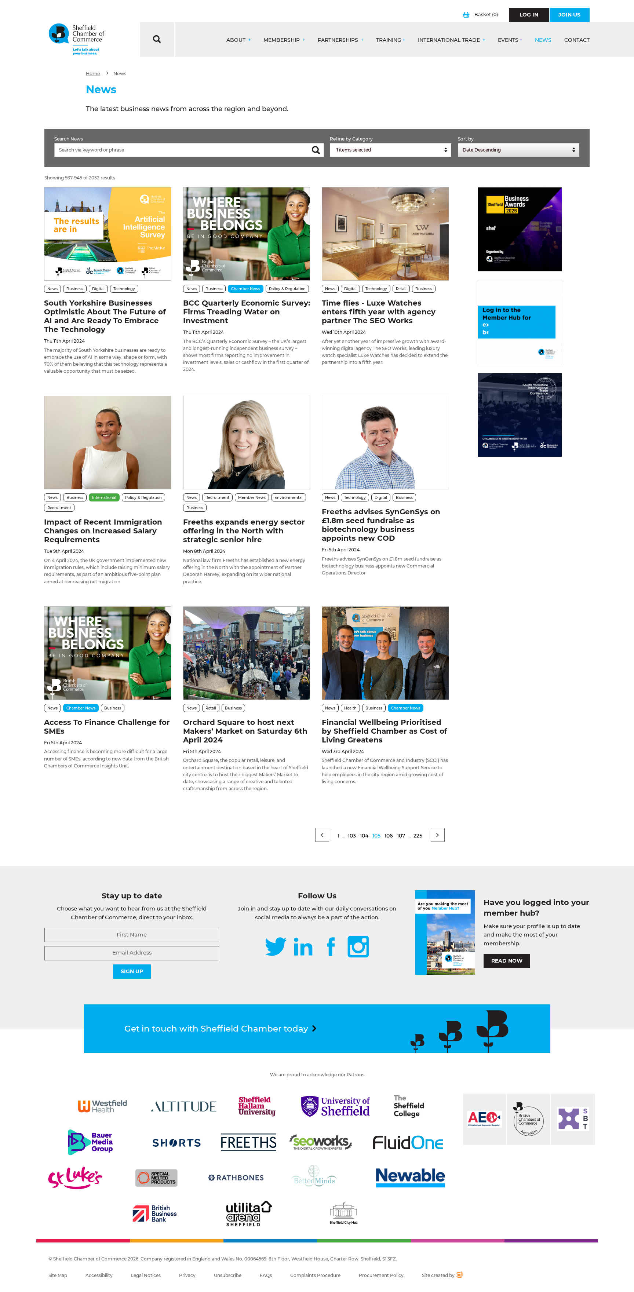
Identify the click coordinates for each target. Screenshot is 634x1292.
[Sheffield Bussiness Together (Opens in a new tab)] (573, 1119)
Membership (282, 40)
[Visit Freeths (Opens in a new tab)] (248, 1142)
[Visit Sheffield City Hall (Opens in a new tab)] (343, 1213)
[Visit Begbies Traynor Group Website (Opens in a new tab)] (528, 1119)
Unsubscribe (227, 1275)
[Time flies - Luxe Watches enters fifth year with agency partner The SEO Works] (385, 234)
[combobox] (390, 150)
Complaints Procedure (315, 1275)
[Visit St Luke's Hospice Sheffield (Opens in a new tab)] (75, 1178)
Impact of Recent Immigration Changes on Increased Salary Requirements (103, 531)
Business (74, 288)
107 (401, 835)
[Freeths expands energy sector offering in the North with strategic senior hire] (246, 442)
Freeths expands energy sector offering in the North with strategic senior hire (244, 531)
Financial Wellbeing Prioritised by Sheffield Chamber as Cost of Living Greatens (384, 731)
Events (508, 40)
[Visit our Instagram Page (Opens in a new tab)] (358, 947)
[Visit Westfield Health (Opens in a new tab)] (102, 1106)
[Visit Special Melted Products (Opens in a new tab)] (156, 1178)
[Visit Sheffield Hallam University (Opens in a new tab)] (257, 1106)
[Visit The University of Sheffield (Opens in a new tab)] (336, 1106)
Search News (68, 139)
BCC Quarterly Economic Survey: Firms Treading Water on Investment (246, 312)
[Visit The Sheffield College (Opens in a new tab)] (409, 1106)
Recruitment (59, 508)
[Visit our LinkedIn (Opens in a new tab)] (303, 947)
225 (417, 835)
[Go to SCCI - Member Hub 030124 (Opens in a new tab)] (520, 322)
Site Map (57, 1275)
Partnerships (339, 40)
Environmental (288, 497)
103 (352, 835)
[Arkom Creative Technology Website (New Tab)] (459, 1275)
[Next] (438, 835)
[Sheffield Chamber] (76, 39)
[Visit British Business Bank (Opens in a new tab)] (155, 1213)
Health (350, 708)
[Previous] (322, 835)
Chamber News (245, 288)
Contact (577, 40)
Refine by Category (351, 139)
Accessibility (99, 1275)
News (543, 40)
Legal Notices (146, 1275)
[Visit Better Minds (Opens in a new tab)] (315, 1178)
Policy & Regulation (287, 288)
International (104, 497)
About (236, 40)
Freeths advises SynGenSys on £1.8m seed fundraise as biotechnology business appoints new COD (381, 525)
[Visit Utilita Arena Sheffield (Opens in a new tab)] (249, 1213)
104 (364, 835)
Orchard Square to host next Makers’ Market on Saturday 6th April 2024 (245, 731)
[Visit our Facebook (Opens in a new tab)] (331, 947)
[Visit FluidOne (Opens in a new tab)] (408, 1142)
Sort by (466, 139)
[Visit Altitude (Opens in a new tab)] (184, 1106)
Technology (124, 288)
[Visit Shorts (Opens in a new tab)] (176, 1142)
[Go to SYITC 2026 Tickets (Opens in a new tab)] (520, 415)
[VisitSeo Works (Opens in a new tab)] (321, 1142)
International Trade (449, 40)
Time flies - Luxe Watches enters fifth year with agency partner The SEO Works (379, 312)
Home (93, 73)
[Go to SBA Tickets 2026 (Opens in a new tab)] (520, 229)
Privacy (187, 1275)
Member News (252, 497)
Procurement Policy (381, 1275)
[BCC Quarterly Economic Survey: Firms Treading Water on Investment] (246, 234)
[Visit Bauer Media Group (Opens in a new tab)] (90, 1142)
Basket (486, 14)
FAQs (266, 1275)
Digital (98, 288)
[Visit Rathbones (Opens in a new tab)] (235, 1178)
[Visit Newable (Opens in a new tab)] (410, 1178)
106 (389, 835)
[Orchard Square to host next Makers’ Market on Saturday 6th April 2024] (246, 653)
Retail (401, 288)
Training (388, 40)
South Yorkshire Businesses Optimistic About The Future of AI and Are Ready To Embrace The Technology (105, 316)
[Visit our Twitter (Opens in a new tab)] (276, 947)
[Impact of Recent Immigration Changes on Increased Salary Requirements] (107, 442)
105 (376, 835)
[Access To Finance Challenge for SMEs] (107, 653)
